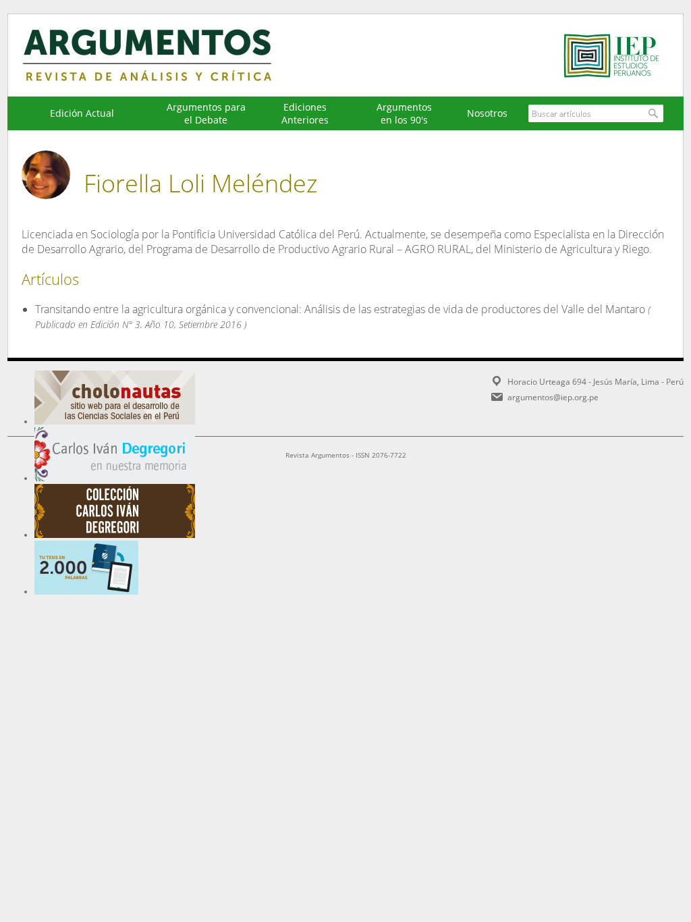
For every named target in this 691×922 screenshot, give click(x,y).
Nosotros (487, 113)
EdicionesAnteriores (305, 113)
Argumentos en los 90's (404, 113)
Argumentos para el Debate (206, 113)
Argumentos (160, 55)
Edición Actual (82, 113)
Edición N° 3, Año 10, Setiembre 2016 (166, 324)
